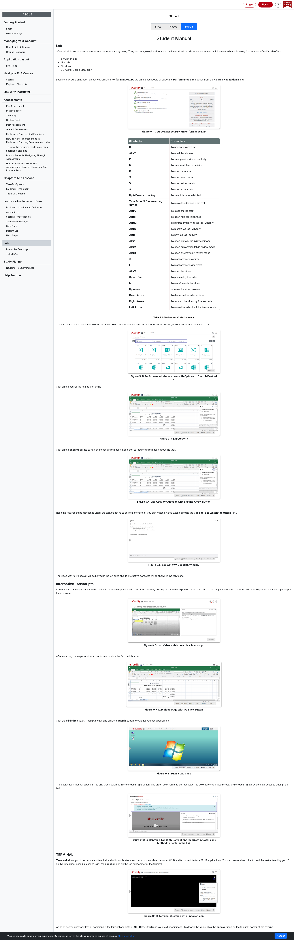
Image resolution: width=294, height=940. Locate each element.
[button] (278, 4)
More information (126, 936)
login (249, 4)
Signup (266, 4)
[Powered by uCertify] (287, 4)
